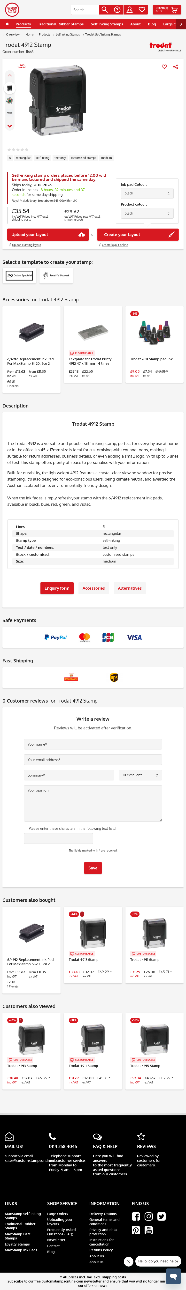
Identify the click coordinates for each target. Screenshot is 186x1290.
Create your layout (120, 234)
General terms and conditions (104, 1221)
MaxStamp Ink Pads (21, 1250)
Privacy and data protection (103, 1232)
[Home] (7, 24)
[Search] (105, 10)
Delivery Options (103, 1214)
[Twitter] (161, 1216)
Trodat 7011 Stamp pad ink (151, 359)
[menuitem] (91, 10)
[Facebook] (136, 1216)
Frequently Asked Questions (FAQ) (61, 1232)
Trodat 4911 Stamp (145, 959)
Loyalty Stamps (17, 1244)
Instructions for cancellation (101, 1242)
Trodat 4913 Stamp (84, 959)
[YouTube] (149, 1230)
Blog (51, 1252)
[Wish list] (142, 10)
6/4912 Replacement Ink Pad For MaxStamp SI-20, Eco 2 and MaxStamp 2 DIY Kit (30, 361)
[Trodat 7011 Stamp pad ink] (154, 333)
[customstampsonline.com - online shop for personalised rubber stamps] (12, 9)
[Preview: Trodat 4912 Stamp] (10, 88)
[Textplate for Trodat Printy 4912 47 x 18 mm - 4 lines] (93, 333)
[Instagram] (149, 1216)
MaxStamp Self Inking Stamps (23, 1216)
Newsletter (56, 1240)
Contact (53, 1246)
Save (93, 867)
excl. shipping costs (30, 218)
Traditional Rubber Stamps (20, 1226)
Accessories (94, 588)
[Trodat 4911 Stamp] (154, 933)
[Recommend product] (175, 67)
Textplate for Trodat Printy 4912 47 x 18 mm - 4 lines (90, 361)
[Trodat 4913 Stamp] (93, 933)
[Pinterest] (136, 1230)
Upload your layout (29, 234)
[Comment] (17, 150)
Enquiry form (57, 588)
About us (96, 1262)
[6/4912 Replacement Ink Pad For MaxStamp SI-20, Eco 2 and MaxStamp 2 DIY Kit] (31, 333)
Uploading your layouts (59, 1221)
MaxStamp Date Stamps (18, 1236)
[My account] (130, 10)
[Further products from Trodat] (165, 48)
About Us (96, 1256)
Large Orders (57, 1214)
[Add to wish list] (164, 67)
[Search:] (85, 10)
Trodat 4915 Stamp (145, 1066)
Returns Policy (101, 1250)
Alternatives (130, 588)
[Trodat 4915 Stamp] (154, 1039)
